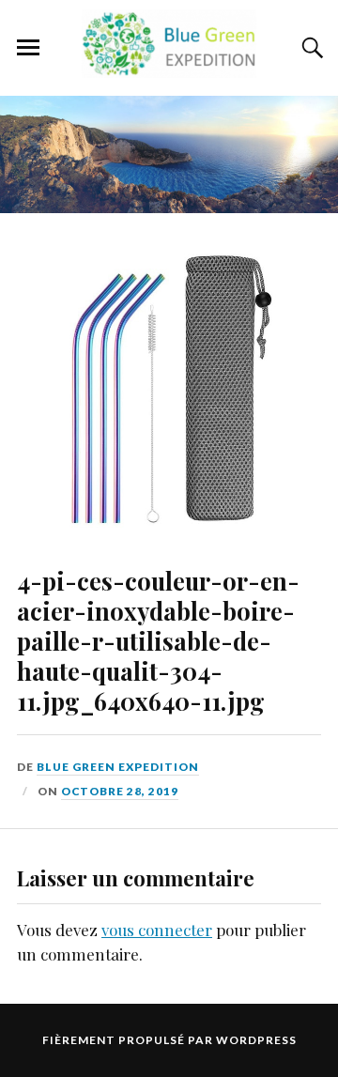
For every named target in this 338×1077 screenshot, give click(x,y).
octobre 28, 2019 (119, 791)
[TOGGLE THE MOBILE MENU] (28, 48)
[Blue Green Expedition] (169, 68)
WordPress (256, 1040)
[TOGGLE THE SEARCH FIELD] (310, 48)
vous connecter (156, 929)
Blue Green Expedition (118, 767)
